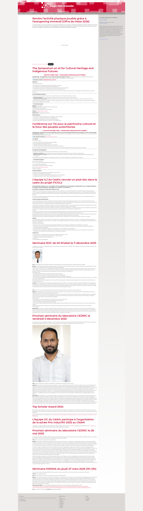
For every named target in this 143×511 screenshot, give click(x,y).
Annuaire (66, 13)
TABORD (79, 13)
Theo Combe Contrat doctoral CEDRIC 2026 (39, 64)
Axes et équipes (29, 13)
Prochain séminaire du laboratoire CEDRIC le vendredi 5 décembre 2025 (61, 317)
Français (122, 1)
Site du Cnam (22, 499)
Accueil (21, 13)
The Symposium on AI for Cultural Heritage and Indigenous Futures (63, 70)
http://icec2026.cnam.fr (103, 23)
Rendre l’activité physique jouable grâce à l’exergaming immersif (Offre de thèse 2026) (60, 20)
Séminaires (43, 13)
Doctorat (51, 13)
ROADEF (73, 425)
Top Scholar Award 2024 (47, 406)
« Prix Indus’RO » (91, 425)
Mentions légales (23, 500)
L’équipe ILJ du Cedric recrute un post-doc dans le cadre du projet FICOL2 (64, 181)
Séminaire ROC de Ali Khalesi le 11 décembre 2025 (64, 242)
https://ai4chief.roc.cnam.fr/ (42, 111)
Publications (59, 13)
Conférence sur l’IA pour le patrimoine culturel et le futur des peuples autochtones (64, 125)
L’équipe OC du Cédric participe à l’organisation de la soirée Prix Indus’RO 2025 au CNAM (63, 421)
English (87, 500)
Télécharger (51, 64)
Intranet (73, 13)
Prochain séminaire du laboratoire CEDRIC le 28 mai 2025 (63, 432)
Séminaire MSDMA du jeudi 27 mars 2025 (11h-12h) (64, 468)
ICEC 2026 (103, 20)
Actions (37, 13)
